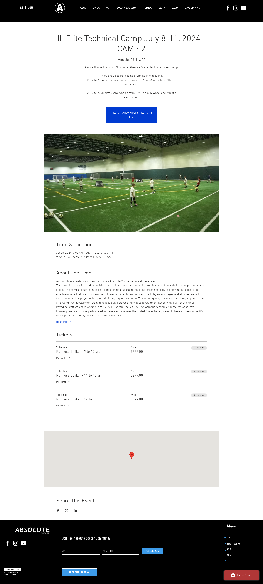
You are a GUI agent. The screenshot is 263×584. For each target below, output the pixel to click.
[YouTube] (243, 8)
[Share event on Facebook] (58, 510)
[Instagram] (235, 8)
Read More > (64, 322)
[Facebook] (228, 8)
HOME (131, 117)
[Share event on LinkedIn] (75, 510)
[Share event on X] (66, 510)
